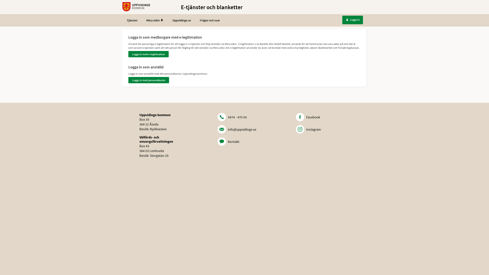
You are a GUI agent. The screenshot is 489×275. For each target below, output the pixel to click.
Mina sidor (153, 20)
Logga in (353, 19)
